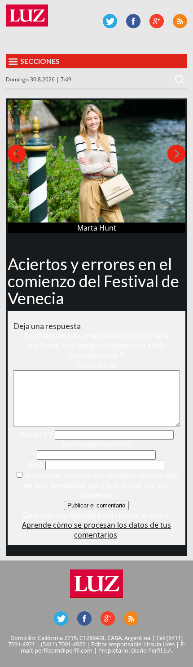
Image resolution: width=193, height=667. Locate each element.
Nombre (36, 434)
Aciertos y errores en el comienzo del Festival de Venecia (93, 281)
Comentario (96, 365)
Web (36, 465)
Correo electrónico (96, 444)
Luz (27, 15)
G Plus (156, 21)
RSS (180, 21)
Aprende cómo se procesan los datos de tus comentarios (96, 530)
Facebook (133, 21)
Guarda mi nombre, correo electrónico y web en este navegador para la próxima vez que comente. (101, 485)
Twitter (110, 21)
